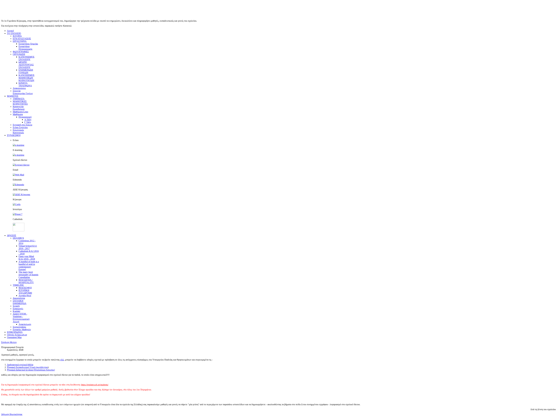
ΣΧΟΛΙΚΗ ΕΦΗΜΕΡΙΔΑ (19, 302)
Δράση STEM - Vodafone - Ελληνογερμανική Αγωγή (21, 318)
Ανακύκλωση (25, 324)
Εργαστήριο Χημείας (28, 44)
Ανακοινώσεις (19, 88)
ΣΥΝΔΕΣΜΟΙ (13, 135)
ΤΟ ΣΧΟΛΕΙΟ (14, 33)
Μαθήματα (18, 114)
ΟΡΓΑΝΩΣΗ (19, 54)
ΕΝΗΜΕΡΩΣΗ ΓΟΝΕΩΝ (26, 71)
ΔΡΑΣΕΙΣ (11, 235)
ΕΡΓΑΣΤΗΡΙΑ (20, 41)
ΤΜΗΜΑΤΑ (19, 98)
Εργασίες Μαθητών (22, 329)
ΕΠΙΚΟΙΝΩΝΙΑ (15, 332)
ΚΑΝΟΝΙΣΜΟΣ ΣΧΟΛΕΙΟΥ (26, 58)
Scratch (16, 306)
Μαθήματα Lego (20, 111)
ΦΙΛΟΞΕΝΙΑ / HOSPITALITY (26, 281)
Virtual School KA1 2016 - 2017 (28, 247)
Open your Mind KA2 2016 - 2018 (27, 257)
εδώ (62, 359)
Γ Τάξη (27, 122)
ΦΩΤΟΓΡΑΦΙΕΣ (21, 51)
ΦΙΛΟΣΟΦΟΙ (25, 287)
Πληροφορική (25, 117)
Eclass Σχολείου (20, 127)
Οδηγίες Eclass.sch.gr (17, 334)
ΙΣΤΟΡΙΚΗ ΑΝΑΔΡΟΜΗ (25, 291)
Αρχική (10, 30)
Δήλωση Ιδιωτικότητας (11, 414)
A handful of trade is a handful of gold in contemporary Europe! (29, 265)
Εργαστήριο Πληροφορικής (25, 47)
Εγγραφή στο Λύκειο (22, 125)
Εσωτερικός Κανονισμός (18, 131)
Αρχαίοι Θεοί (25, 295)
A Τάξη (27, 119)
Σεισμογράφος (19, 327)
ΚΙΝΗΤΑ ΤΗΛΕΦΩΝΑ (25, 84)
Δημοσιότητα (19, 298)
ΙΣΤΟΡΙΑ (17, 36)
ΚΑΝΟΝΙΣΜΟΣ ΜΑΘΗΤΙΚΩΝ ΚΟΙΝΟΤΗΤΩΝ (26, 78)
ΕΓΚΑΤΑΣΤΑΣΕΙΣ (22, 38)
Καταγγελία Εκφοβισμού (19, 107)
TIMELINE (18, 285)
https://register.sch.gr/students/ (94, 384)
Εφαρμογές (18, 308)
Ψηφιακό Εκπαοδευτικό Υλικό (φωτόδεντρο (27, 367)
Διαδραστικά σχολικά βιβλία (20, 364)
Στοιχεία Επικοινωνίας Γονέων (23, 92)
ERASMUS (18, 238)
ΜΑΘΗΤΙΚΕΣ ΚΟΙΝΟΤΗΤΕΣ (20, 102)
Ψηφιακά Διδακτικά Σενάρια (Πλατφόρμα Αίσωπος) (31, 370)
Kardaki (16, 311)
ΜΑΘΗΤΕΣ (12, 96)
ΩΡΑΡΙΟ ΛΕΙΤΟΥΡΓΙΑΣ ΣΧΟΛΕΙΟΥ (26, 65)
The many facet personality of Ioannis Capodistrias (28, 274)
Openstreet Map (14, 337)
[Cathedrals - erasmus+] (18, 230)
